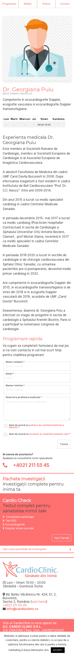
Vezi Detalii (61, 538)
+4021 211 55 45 (30, 465)
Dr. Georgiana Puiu (28, 89)
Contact (65, 3)
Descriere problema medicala (24, 397)
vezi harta (39, 601)
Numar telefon (15, 385)
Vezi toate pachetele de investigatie (24, 549)
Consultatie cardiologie (20, 516)
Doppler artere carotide (19, 528)
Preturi (46, 3)
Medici (28, 3)
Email (10, 374)
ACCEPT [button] (58, 650)
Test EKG (10, 520)
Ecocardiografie (15, 524)
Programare (9, 3)
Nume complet (15, 362)
